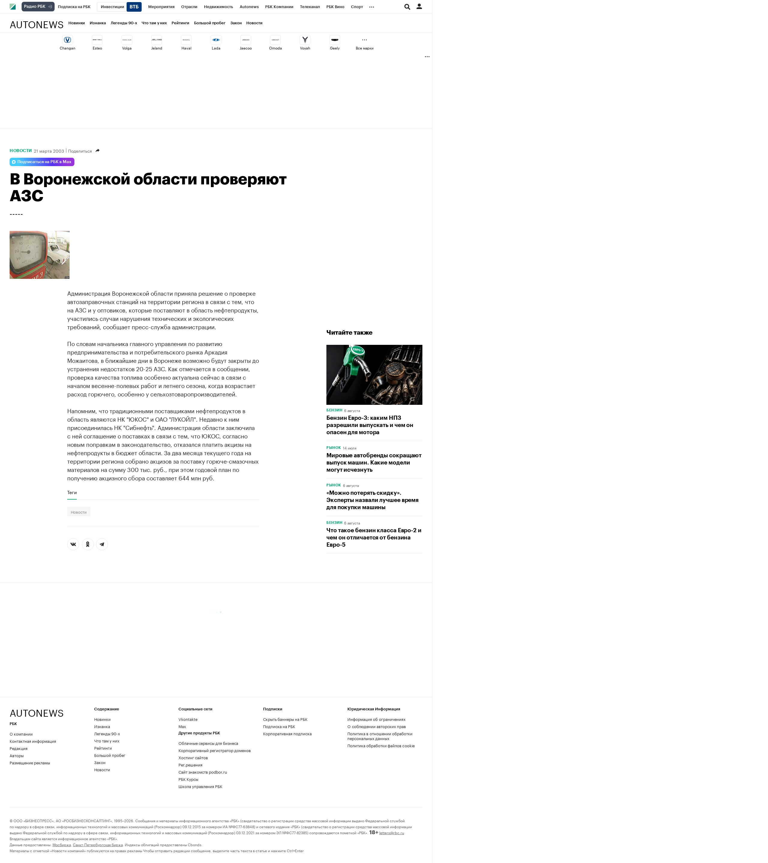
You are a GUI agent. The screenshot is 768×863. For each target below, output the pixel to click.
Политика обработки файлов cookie (381, 745)
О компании (21, 733)
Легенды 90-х (124, 23)
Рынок (333, 447)
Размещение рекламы (30, 762)
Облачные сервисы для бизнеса (208, 743)
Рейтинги (180, 23)
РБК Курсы (188, 779)
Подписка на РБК (279, 726)
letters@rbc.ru (391, 832)
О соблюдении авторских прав (376, 726)
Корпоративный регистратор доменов (214, 750)
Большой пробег (210, 23)
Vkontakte (188, 719)
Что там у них (154, 23)
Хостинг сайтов (193, 757)
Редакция (19, 748)
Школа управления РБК (200, 786)
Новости (254, 23)
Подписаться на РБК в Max (44, 162)
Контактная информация (33, 741)
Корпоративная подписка (287, 733)
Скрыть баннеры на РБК (285, 719)
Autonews (37, 21)
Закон (236, 23)
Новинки (76, 23)
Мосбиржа (61, 844)
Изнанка (98, 23)
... (371, 6)
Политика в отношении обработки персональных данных (379, 735)
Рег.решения (190, 764)
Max (182, 726)
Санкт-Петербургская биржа (98, 844)
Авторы (17, 755)
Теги (72, 492)
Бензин (334, 410)
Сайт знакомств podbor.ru (202, 772)
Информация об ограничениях (376, 719)
